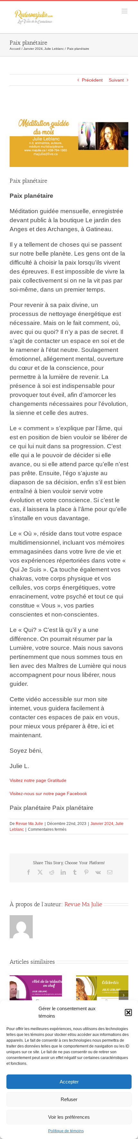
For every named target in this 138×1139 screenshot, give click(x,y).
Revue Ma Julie (29, 823)
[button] (128, 1012)
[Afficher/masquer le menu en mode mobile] (125, 11)
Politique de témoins (66, 1131)
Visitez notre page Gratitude (38, 780)
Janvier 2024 (102, 823)
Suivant (116, 80)
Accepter (69, 1081)
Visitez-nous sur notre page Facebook (48, 793)
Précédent (92, 80)
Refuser (69, 1099)
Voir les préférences (69, 1117)
